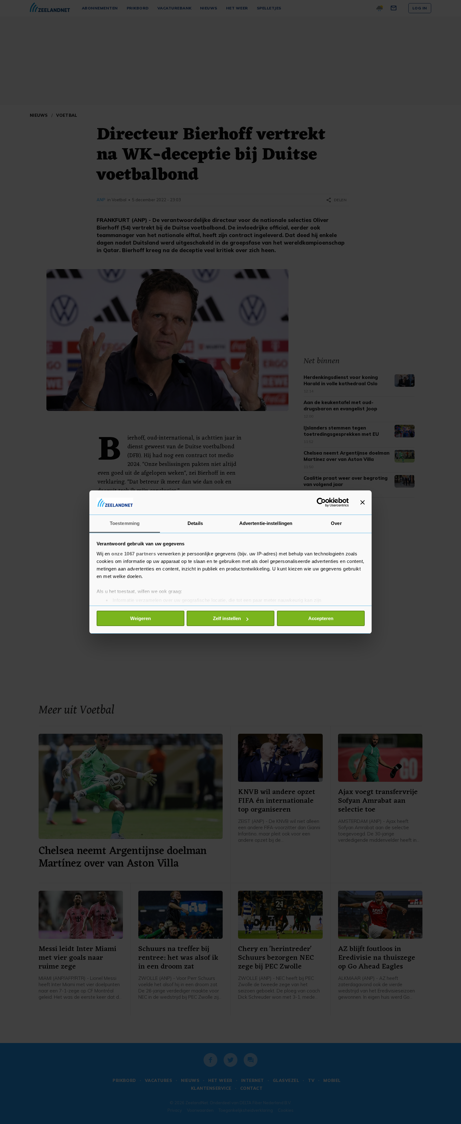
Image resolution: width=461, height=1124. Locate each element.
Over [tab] (336, 523)
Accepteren (320, 618)
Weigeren (140, 618)
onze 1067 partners (133, 553)
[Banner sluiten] (362, 502)
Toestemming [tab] (125, 523)
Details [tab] (195, 523)
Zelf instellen (227, 618)
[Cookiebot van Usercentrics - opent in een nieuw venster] (321, 502)
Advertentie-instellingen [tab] (265, 523)
